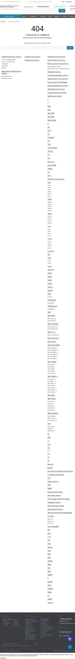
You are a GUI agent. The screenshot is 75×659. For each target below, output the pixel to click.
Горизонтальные (45, 621)
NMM (49, 488)
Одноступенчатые (30, 637)
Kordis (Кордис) (53, 526)
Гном (49, 266)
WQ (49, 568)
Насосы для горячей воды (57, 82)
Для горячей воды (30, 639)
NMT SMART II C (52, 383)
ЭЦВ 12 (49, 196)
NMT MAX (51, 395)
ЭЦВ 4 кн (51, 270)
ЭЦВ (49, 182)
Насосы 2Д (50, 523)
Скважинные (28, 623)
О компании (33, 16)
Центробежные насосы (56, 60)
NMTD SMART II (52, 385)
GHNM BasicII (52, 306)
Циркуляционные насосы (11, 57)
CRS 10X (50, 246)
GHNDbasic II (51, 303)
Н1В (49, 533)
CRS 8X (49, 243)
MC (49, 127)
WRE (49, 558)
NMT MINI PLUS (52, 318)
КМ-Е (49, 585)
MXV (49, 110)
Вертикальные (44, 619)
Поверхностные (29, 627)
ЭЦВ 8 (49, 192)
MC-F (49, 131)
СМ (49, 540)
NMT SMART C (51, 364)
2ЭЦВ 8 (49, 204)
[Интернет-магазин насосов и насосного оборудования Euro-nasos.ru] (10, 6)
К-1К (49, 537)
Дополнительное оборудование (60, 513)
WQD (49, 564)
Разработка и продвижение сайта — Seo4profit (64, 650)
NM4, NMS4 (52, 120)
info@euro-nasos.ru (64, 621)
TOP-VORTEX (52, 148)
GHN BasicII (52, 300)
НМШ (50, 592)
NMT (49, 312)
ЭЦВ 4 (49, 185)
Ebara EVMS (52, 165)
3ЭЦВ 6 (49, 216)
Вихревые (28, 633)
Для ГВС (4, 68)
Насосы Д (50, 519)
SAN (49, 424)
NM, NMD (51, 113)
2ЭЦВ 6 (49, 202)
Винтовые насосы (54, 495)
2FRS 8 (49, 263)
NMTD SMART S (52, 373)
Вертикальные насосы (56, 89)
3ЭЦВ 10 (50, 221)
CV (48, 454)
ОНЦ (49, 551)
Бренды (24, 16)
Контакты (71, 16)
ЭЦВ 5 (49, 187)
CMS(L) (50, 169)
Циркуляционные (29, 619)
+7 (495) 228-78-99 (43, 7)
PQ (49, 141)
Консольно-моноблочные (47, 627)
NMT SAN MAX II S (52, 420)
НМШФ (50, 589)
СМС (49, 544)
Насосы (50, 603)
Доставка (43, 16)
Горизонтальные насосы (54, 66)
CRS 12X (50, 248)
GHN (49, 294)
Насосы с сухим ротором (8, 61)
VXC (49, 158)
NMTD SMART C (52, 371)
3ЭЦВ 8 (49, 218)
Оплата (50, 16)
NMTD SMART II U (52, 390)
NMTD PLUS (52, 342)
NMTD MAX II (51, 406)
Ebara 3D (51, 162)
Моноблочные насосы (56, 179)
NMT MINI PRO (51, 320)
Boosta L (51, 464)
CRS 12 (49, 235)
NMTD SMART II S (52, 388)
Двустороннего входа (46, 635)
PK (48, 134)
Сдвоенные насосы (55, 96)
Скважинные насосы (32, 57)
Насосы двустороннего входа (59, 499)
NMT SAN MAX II (52, 416)
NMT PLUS (51, 332)
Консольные (44, 631)
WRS (49, 554)
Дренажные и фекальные (32, 621)
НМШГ (50, 599)
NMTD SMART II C (52, 392)
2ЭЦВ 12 (50, 208)
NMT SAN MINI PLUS (53, 327)
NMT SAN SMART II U (53, 352)
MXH (49, 106)
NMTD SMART (51, 369)
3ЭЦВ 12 (50, 223)
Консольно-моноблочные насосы (60, 471)
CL (48, 441)
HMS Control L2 (53, 482)
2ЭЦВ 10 (50, 206)
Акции (50, 547)
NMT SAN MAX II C (52, 418)
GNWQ (50, 575)
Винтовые (43, 633)
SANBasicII (50, 428)
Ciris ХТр (51, 251)
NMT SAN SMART (54, 345)
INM (49, 485)
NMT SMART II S (52, 379)
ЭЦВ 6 (49, 189)
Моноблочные (44, 625)
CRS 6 (49, 229)
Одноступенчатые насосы (58, 79)
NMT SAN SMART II (52, 348)
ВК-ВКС (50, 582)
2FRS (49, 258)
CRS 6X (49, 241)
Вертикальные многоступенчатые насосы (59, 68)
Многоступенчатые (30, 631)
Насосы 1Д (50, 521)
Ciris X (50, 239)
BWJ (49, 437)
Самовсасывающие (30, 635)
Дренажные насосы (7, 76)
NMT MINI (51, 316)
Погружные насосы (32, 60)
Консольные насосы (55, 492)
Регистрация (69, 1)
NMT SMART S (51, 367)
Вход (63, 1)
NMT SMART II (53, 376)
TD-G (49, 176)
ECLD (49, 450)
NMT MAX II (52, 399)
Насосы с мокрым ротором (9, 59)
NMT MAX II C (51, 401)
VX (48, 155)
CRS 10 (49, 233)
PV (48, 457)
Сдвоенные (5, 66)
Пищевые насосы (54, 502)
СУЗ (49, 478)
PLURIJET (51, 138)
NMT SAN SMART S (52, 358)
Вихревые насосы (54, 72)
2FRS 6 (49, 261)
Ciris (49, 226)
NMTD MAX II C (51, 408)
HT (49, 461)
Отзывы (64, 16)
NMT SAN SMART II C (53, 354)
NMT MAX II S (51, 403)
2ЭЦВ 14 (50, 210)
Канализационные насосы (58, 86)
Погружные (28, 625)
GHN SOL (50, 297)
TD (49, 172)
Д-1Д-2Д (51, 516)
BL (48, 434)
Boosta (50, 468)
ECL (49, 448)
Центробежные (29, 629)
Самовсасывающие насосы (58, 75)
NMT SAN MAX (53, 413)
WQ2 (49, 571)
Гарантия (57, 16)
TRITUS (50, 151)
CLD (49, 444)
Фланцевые (5, 64)
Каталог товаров (9, 16)
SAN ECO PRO (51, 426)
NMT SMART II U (52, 381)
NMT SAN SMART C (52, 356)
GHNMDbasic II (51, 309)
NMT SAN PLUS (53, 338)
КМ (49, 530)
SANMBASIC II (51, 430)
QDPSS (50, 561)
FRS (49, 255)
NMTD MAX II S (51, 410)
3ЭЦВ (49, 214)
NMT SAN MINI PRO (53, 329)
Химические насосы (55, 509)
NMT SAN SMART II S (53, 350)
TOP (49, 144)
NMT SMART (52, 362)
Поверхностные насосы (56, 57)
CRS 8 (49, 231)
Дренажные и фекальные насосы (11, 72)
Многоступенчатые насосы (58, 64)
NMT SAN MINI (53, 324)
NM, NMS (51, 117)
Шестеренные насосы (56, 506)
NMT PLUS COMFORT (53, 335)
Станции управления (56, 475)
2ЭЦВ (49, 199)
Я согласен (3, 658)
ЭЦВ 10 (49, 194)
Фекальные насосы (7, 78)
